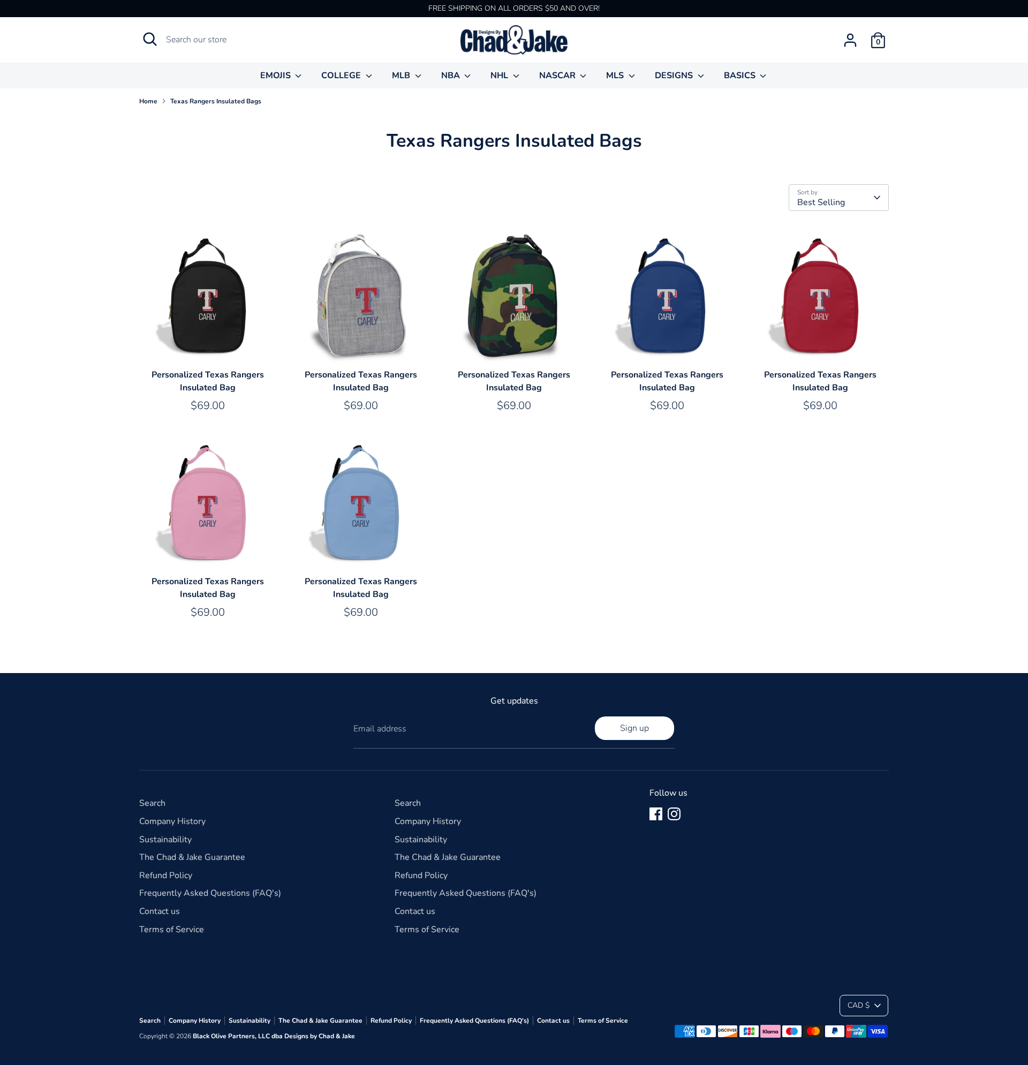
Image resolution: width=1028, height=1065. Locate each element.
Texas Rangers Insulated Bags (215, 101)
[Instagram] (674, 813)
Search (152, 803)
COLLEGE (342, 75)
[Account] (850, 40)
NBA (451, 75)
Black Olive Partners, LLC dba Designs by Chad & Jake (274, 1036)
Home (148, 101)
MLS (616, 75)
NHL (500, 75)
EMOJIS (276, 75)
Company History (172, 821)
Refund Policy (165, 875)
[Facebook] (655, 813)
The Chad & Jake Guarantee (192, 857)
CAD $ (859, 1005)
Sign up (634, 728)
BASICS (741, 75)
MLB (402, 75)
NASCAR (558, 75)
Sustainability (165, 839)
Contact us (159, 911)
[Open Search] (150, 39)
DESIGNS (675, 75)
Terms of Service (171, 929)
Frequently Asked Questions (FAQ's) (210, 893)
